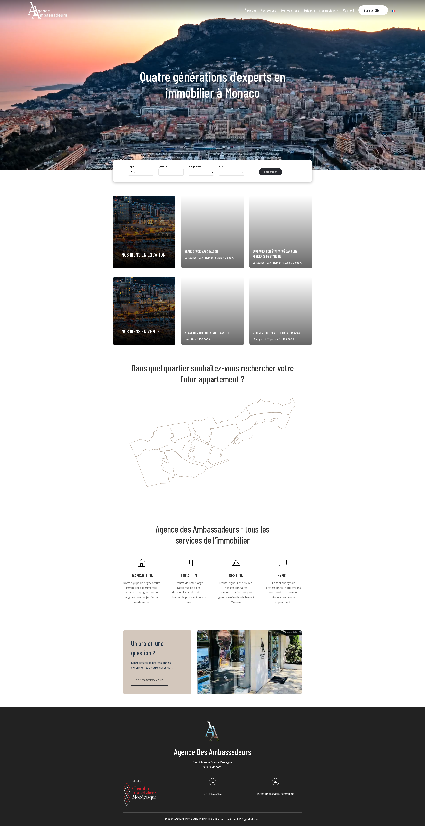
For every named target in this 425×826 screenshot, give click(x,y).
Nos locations (289, 10)
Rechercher (270, 171)
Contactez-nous (149, 680)
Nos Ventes (268, 10)
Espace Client (373, 10)
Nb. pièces (195, 166)
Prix (221, 166)
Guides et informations (320, 10)
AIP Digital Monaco (248, 819)
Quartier (163, 166)
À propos (251, 10)
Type (131, 166)
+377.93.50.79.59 (212, 794)
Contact (348, 10)
